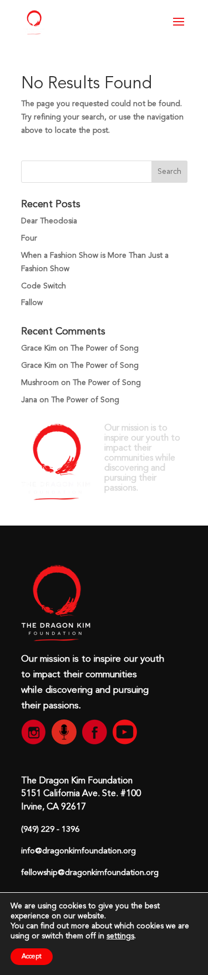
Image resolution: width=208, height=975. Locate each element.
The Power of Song (104, 348)
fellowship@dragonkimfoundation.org (90, 873)
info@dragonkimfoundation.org (78, 851)
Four (29, 238)
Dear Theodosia (49, 221)
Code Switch (43, 286)
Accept (32, 956)
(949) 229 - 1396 (50, 830)
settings (120, 936)
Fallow (32, 303)
